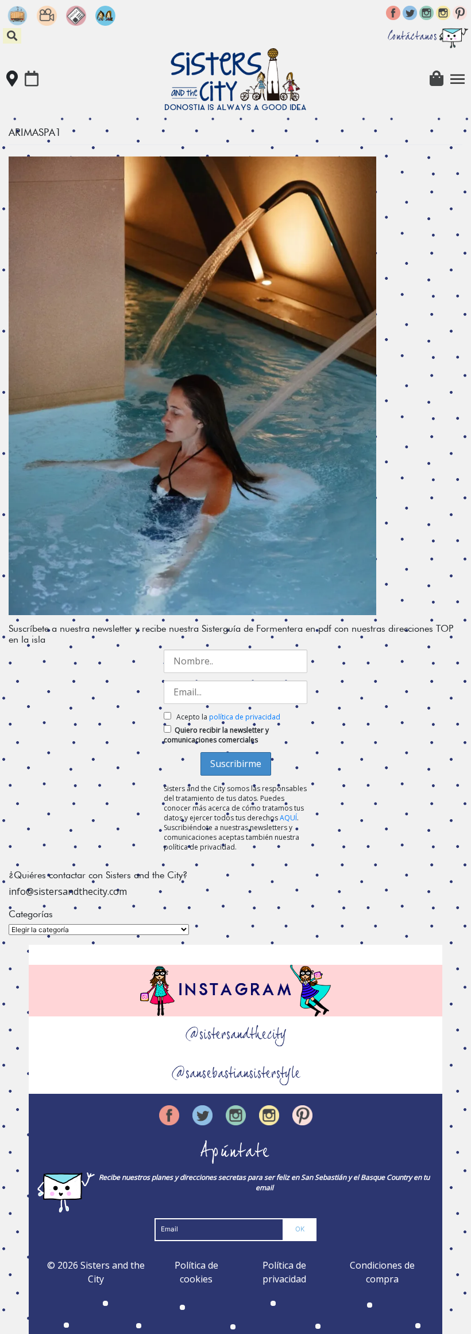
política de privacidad (244, 717)
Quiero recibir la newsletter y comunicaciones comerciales (216, 735)
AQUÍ (288, 818)
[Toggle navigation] (457, 79)
